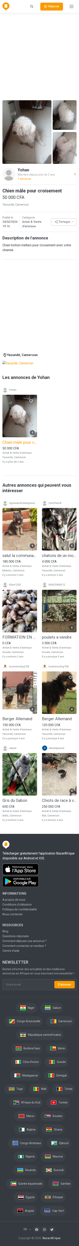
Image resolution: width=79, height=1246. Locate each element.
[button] (64, 222)
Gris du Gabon (14, 800)
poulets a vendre (57, 637)
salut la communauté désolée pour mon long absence (19, 555)
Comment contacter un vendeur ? (24, 945)
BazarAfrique (51, 1238)
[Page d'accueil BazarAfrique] (6, 6)
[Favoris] (31, 400)
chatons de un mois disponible (59, 555)
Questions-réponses (15, 936)
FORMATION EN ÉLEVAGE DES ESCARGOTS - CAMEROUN (19, 637)
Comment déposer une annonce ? (24, 941)
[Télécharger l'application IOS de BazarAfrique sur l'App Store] (39, 869)
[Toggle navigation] (71, 6)
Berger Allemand (17, 718)
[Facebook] (37, 1229)
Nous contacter (12, 914)
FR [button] (26, 1229)
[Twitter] (52, 1229)
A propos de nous (13, 899)
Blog (5, 931)
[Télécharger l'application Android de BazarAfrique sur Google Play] (39, 881)
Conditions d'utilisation (17, 904)
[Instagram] (44, 1229)
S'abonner (64, 984)
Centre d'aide (10, 950)
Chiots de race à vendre (59, 800)
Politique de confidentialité (19, 909)
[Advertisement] (39, 55)
